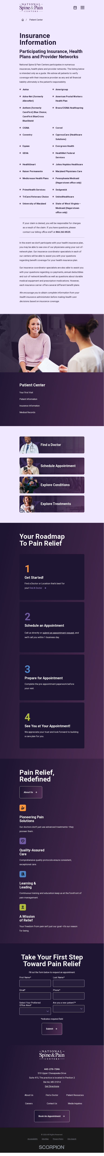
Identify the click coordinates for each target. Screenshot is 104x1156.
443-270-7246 (52, 1069)
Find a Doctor (35, 588)
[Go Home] (23, 20)
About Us (28, 792)
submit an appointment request (58, 633)
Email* (22, 990)
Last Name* (59, 977)
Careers (29, 1103)
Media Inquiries (75, 1103)
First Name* (25, 977)
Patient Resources (75, 1095)
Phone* (56, 990)
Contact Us (52, 1103)
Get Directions (52, 1086)
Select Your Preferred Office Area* (30, 1004)
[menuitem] (52, 392)
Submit (49, 1029)
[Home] (31, 7)
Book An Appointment (50, 1116)
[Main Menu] (82, 7)
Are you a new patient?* (64, 1003)
